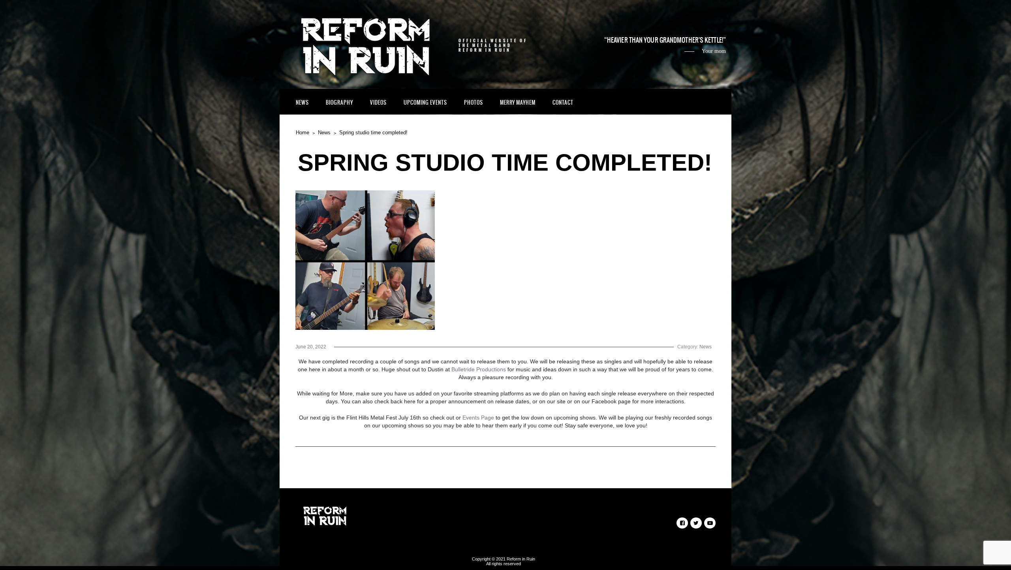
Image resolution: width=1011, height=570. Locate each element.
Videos (378, 102)
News (302, 102)
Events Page (478, 417)
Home (302, 132)
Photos (473, 102)
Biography (339, 102)
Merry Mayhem (518, 102)
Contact (562, 102)
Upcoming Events (425, 102)
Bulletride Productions (478, 369)
